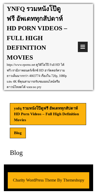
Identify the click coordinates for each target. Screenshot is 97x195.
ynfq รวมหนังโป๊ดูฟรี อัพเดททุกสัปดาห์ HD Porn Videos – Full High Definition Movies (46, 114)
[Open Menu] (83, 47)
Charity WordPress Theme (34, 180)
